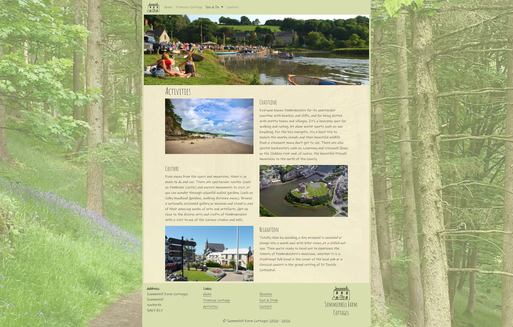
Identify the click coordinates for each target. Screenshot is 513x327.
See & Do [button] (213, 7)
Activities (210, 306)
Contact (232, 7)
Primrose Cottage (189, 7)
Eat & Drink (269, 300)
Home (168, 7)
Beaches (266, 294)
